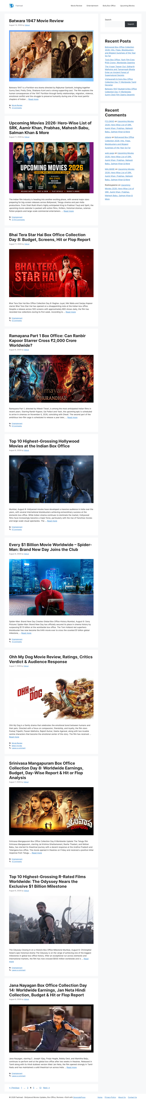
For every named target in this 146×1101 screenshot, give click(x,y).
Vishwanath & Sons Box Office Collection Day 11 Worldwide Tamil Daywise (120, 82)
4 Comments (17, 642)
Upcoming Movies (127, 6)
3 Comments (17, 108)
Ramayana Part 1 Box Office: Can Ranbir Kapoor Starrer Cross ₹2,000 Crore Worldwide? (47, 340)
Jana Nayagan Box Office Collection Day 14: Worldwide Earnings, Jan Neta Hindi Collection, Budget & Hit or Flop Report (48, 990)
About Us (122, 1097)
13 (40, 1088)
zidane (108, 137)
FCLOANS (109, 121)
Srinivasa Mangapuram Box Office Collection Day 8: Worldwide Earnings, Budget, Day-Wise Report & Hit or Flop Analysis (46, 770)
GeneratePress (79, 1097)
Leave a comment (18, 748)
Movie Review (76, 6)
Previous (14, 1088)
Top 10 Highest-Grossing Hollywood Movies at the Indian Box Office (44, 443)
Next (46, 1088)
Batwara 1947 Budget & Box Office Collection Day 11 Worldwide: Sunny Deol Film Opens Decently (121, 92)
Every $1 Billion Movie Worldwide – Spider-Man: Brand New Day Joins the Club (50, 547)
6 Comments (17, 320)
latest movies (17, 746)
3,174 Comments (18, 220)
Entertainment (92, 6)
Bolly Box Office (109, 6)
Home (100, 1097)
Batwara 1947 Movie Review (36, 20)
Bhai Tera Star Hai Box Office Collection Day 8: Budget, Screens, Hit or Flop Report (49, 237)
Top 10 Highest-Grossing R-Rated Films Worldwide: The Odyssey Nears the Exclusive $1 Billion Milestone (47, 881)
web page (109, 153)
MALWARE (110, 169)
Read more (33, 99)
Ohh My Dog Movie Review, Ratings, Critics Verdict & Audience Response (51, 659)
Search (108, 20)
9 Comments (17, 529)
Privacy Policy (110, 1097)
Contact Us (132, 1097)
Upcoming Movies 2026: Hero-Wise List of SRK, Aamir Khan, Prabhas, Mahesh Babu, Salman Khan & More (50, 128)
